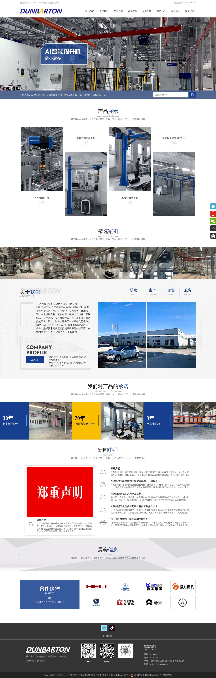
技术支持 (175, 11)
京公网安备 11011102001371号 (147, 675)
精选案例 (132, 11)
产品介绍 (118, 11)
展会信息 (146, 11)
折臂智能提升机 (54, 95)
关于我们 (104, 11)
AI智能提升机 (38, 95)
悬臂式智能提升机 (73, 95)
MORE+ (35, 359)
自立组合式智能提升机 (95, 95)
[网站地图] (167, 675)
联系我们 (189, 11)
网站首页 (89, 11)
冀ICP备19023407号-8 (120, 675)
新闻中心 (161, 11)
